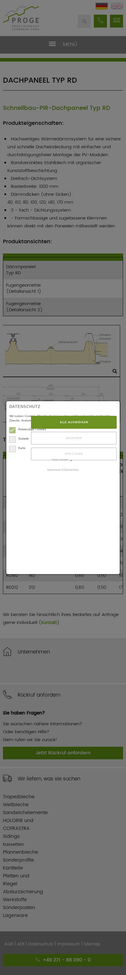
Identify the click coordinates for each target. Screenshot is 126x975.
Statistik (23, 438)
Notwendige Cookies (32, 429)
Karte (21, 448)
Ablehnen (74, 438)
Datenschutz (71, 469)
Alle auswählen (74, 422)
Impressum (54, 469)
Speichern (74, 454)
